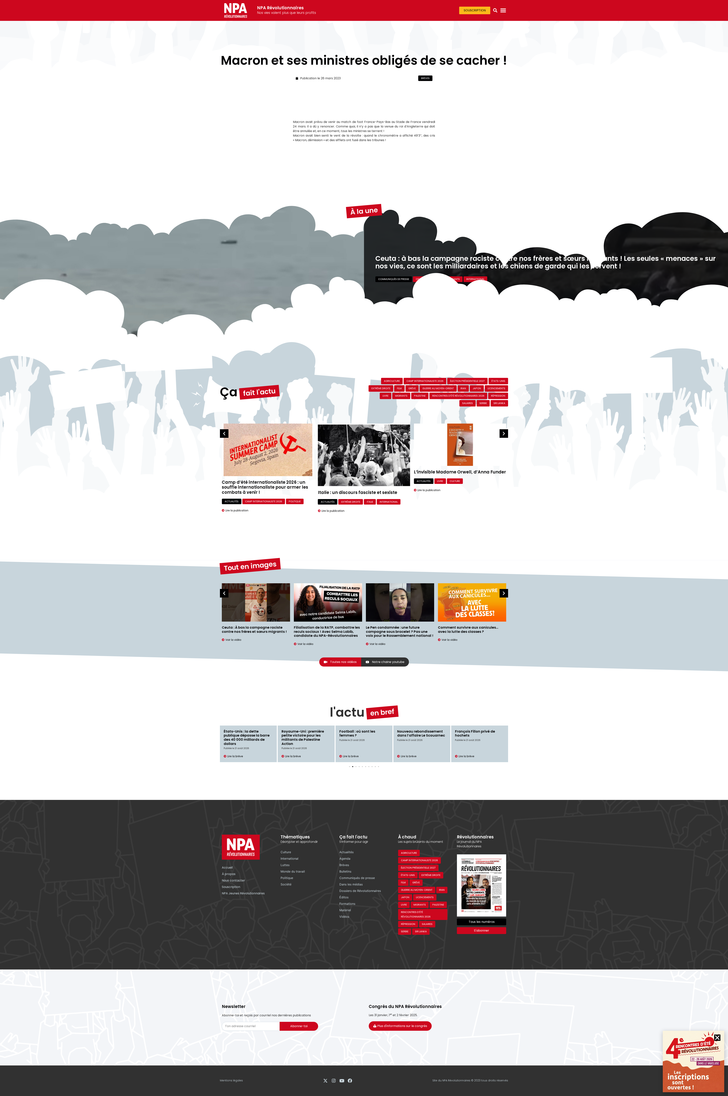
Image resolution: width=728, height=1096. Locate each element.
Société (286, 884)
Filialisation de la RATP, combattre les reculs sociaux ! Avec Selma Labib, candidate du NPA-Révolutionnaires (255, 631)
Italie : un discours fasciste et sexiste (261, 492)
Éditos (382, 282)
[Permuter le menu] (503, 10)
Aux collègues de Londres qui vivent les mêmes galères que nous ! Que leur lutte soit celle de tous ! (472, 631)
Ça (229, 392)
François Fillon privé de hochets (475, 733)
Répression (498, 395)
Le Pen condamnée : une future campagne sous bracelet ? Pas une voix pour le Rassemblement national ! (327, 631)
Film (399, 388)
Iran (463, 388)
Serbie (483, 403)
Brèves (425, 78)
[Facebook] (350, 1081)
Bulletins (345, 871)
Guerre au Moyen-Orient (409, 282)
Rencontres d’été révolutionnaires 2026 (458, 395)
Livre (385, 395)
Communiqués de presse (357, 878)
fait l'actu (259, 392)
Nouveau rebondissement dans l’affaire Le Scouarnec (421, 733)
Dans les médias (351, 884)
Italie (274, 501)
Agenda (344, 858)
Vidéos (344, 916)
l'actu (347, 712)
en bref (382, 712)
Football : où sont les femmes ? (357, 733)
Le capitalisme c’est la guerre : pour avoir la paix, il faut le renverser (490, 254)
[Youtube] (342, 1081)
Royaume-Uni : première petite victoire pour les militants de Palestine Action (303, 737)
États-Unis (498, 381)
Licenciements (496, 388)
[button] (495, 10)
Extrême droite (380, 388)
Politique (287, 878)
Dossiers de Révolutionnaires (360, 891)
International (440, 282)
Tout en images (250, 566)
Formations (347, 904)
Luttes (285, 865)
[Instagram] (333, 1081)
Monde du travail (293, 871)
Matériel (345, 910)
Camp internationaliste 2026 (424, 381)
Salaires (467, 403)
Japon (477, 388)
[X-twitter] (325, 1081)
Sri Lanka (499, 403)
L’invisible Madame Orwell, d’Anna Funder (364, 472)
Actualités (231, 501)
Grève (412, 388)
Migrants (401, 395)
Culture (359, 481)
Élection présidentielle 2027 (467, 381)
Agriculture (392, 381)
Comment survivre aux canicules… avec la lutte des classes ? (396, 629)
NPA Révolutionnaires (280, 8)
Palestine (420, 395)
